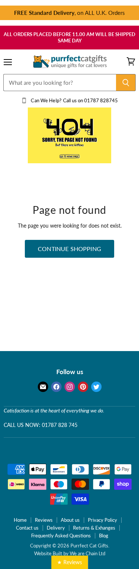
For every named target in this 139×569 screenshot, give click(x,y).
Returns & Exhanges (94, 528)
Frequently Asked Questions (61, 536)
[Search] (126, 82)
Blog (103, 536)
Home (20, 520)
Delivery (56, 528)
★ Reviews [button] (69, 562)
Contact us (27, 528)
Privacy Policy (102, 520)
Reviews (44, 520)
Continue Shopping (69, 248)
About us (70, 520)
